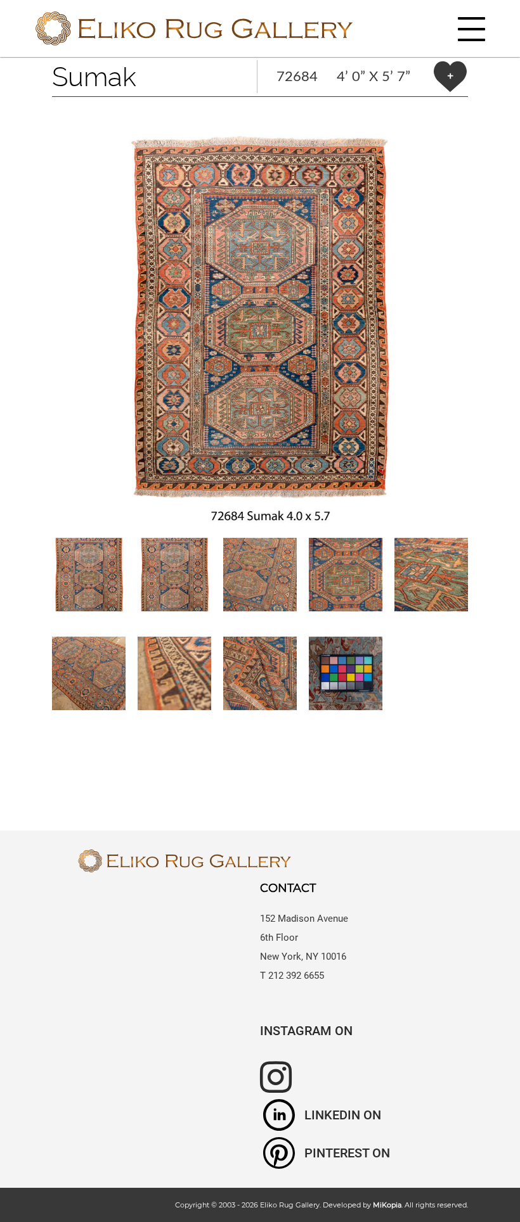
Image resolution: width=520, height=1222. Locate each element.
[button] (260, 317)
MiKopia (387, 1204)
